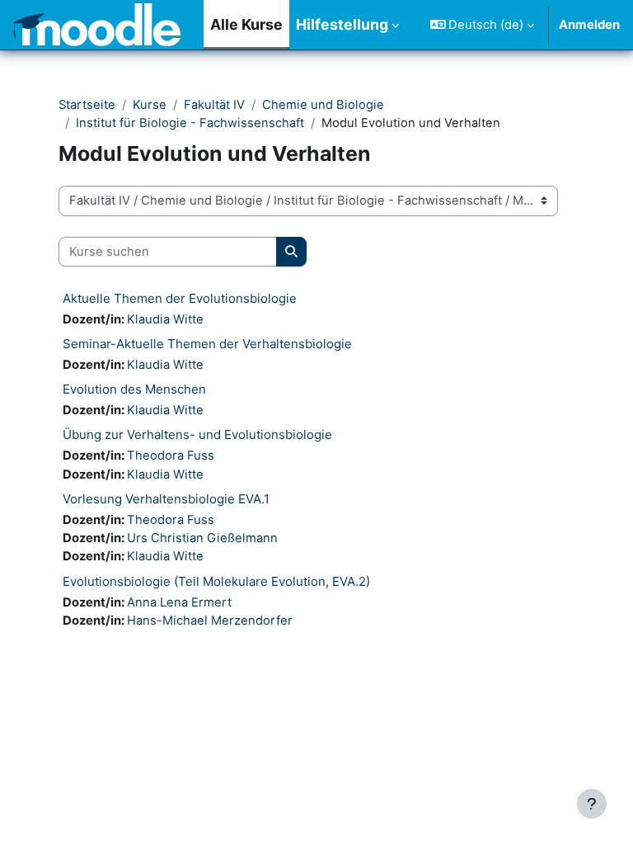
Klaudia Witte (165, 319)
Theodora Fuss (170, 455)
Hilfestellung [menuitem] (342, 24)
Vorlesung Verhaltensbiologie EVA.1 (166, 499)
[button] (483, 25)
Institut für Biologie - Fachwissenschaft (190, 123)
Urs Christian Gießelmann (202, 538)
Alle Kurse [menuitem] (246, 24)
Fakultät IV (214, 104)
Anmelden (589, 24)
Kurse (149, 104)
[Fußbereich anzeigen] (592, 804)
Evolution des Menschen (134, 389)
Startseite (87, 104)
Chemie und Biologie (323, 104)
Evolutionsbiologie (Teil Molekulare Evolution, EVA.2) (216, 581)
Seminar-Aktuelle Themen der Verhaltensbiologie (207, 344)
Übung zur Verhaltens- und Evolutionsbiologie (197, 434)
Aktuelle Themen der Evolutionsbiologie (180, 298)
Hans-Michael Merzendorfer (210, 620)
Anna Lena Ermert (179, 602)
